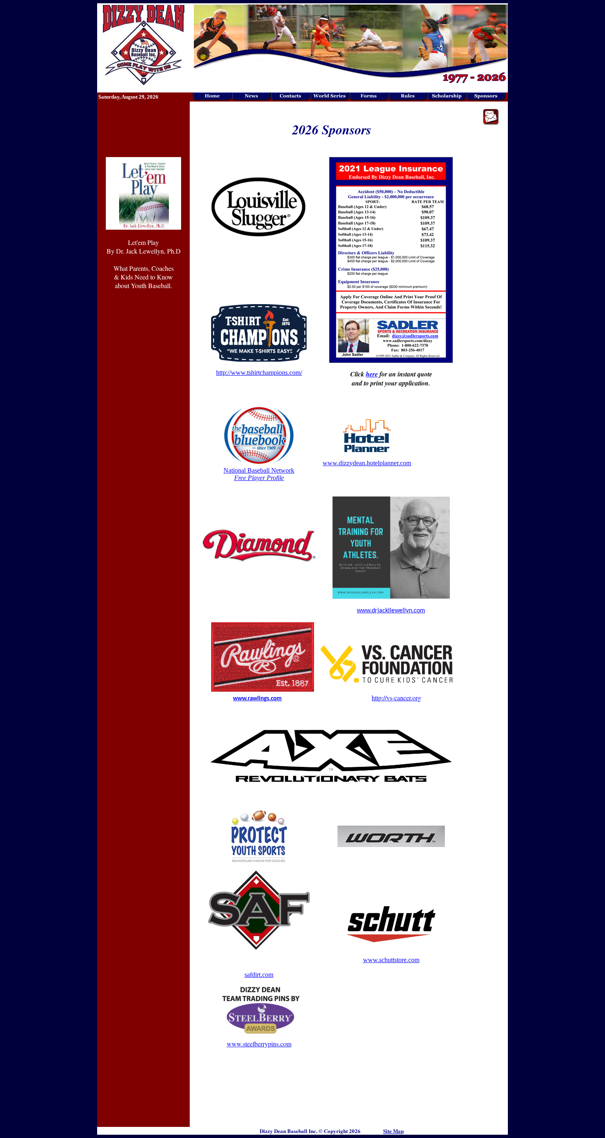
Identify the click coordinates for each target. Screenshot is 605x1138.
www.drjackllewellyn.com (391, 610)
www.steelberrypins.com (259, 1043)
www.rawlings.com (257, 699)
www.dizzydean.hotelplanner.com (367, 462)
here (372, 374)
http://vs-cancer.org (396, 697)
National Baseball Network (258, 474)
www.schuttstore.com (391, 959)
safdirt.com (258, 974)
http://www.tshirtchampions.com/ (259, 372)
